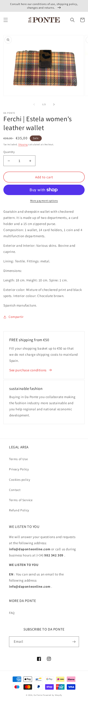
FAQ (12, 613)
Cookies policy (19, 480)
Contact (15, 490)
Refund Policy (19, 510)
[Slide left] (34, 104)
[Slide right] (54, 104)
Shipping (23, 144)
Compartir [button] (16, 317)
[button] (6, 20)
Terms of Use (18, 459)
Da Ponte (38, 695)
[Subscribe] (74, 641)
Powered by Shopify (52, 695)
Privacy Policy (19, 469)
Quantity (9, 152)
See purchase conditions (27, 370)
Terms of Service (21, 500)
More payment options (44, 200)
